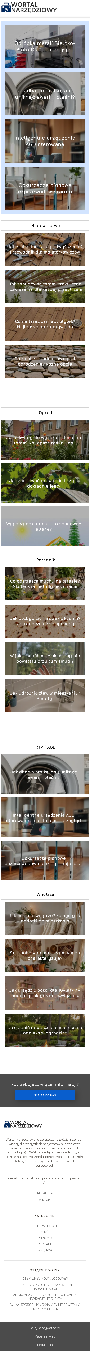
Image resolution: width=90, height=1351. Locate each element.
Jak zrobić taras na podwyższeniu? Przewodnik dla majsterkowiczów (45, 249)
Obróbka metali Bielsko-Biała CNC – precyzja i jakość (44, 46)
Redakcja (45, 1193)
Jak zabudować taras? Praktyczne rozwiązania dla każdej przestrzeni (45, 287)
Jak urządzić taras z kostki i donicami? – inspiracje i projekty (45, 1296)
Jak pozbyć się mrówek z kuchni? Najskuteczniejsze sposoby (45, 621)
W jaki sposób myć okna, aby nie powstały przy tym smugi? (45, 658)
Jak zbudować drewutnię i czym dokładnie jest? (43, 483)
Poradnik (45, 559)
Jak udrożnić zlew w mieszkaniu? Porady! (45, 696)
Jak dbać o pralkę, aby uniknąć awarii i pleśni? (45, 94)
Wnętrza (45, 894)
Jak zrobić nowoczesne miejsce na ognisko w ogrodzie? (45, 1030)
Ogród (45, 412)
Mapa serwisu (45, 1336)
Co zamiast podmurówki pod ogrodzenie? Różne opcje (45, 361)
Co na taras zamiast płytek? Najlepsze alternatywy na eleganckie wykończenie (45, 324)
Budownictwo (45, 225)
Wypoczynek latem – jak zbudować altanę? (43, 526)
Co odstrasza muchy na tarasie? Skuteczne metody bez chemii (45, 584)
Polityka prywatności (45, 1328)
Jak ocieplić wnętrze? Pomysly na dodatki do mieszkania (45, 918)
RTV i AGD (45, 747)
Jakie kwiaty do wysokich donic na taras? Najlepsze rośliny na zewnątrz (43, 440)
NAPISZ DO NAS (45, 1095)
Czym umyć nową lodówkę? (45, 1278)
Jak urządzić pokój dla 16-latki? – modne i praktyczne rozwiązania (45, 993)
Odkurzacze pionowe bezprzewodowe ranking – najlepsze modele (45, 188)
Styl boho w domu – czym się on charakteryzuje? (45, 955)
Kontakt (45, 1200)
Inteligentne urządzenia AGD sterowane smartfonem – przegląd (44, 141)
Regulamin (45, 1344)
